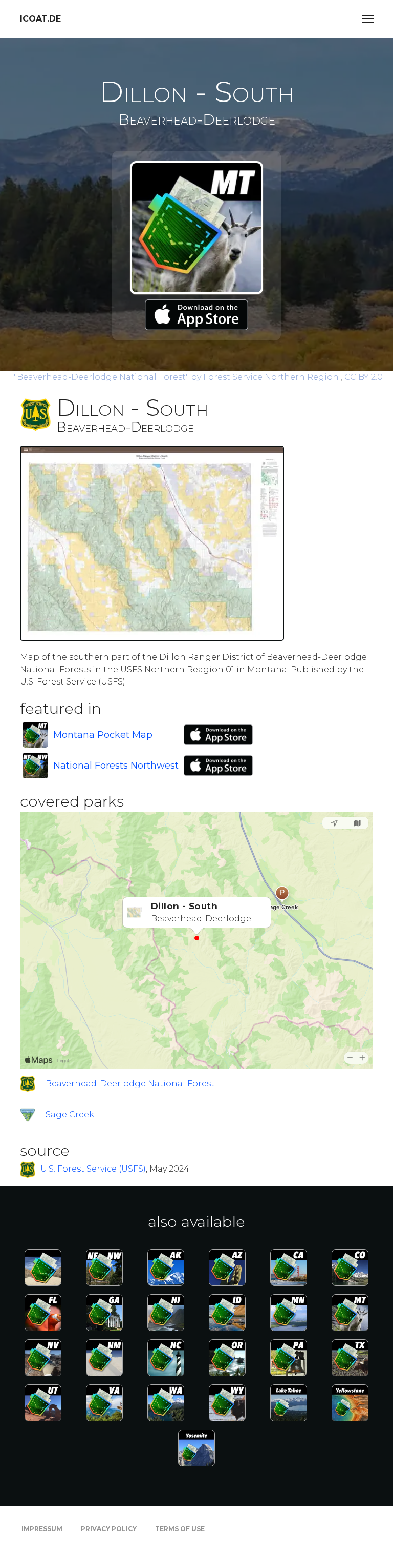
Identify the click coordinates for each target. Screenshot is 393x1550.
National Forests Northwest (116, 765)
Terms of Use (180, 1529)
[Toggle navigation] (368, 19)
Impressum (41, 1529)
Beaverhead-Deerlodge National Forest (130, 1084)
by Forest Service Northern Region (177, 377)
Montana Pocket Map (102, 734)
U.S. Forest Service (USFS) (93, 1169)
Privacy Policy (109, 1529)
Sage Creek (70, 1114)
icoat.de (40, 19)
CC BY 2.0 (363, 377)
